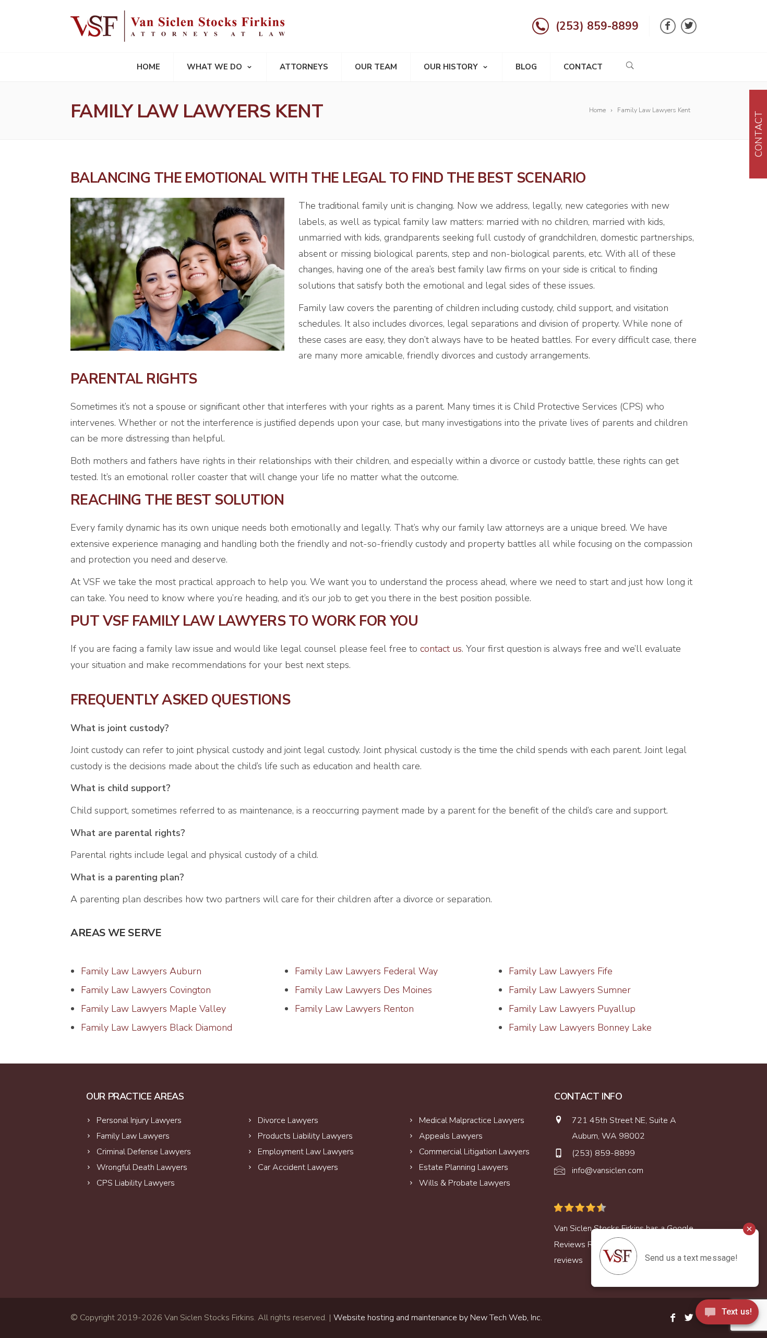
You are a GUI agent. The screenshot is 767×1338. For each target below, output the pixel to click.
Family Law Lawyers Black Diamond (156, 1027)
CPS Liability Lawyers (136, 1183)
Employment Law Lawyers (306, 1151)
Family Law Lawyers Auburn (141, 971)
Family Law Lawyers (133, 1136)
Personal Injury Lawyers (139, 1120)
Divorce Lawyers (288, 1120)
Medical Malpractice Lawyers (471, 1120)
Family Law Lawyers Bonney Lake (580, 1027)
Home (148, 67)
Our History (451, 67)
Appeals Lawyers (451, 1136)
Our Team (376, 67)
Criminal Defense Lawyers (144, 1151)
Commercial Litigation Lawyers (474, 1151)
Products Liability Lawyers (305, 1136)
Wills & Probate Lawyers (464, 1183)
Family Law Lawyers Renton (354, 1008)
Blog (526, 67)
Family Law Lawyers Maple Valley (153, 1008)
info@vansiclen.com (607, 1170)
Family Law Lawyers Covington (146, 990)
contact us (441, 648)
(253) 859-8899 (597, 26)
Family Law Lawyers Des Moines (363, 990)
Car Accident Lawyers (298, 1167)
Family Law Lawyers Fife (561, 971)
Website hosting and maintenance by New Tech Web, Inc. (437, 1317)
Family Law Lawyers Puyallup (572, 1008)
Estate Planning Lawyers (463, 1167)
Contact (583, 67)
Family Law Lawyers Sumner (570, 990)
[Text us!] (727, 1315)
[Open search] (630, 65)
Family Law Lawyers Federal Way (366, 971)
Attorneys (304, 67)
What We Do (214, 67)
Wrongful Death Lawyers (142, 1167)
